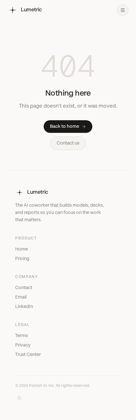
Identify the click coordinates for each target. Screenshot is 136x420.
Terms (21, 336)
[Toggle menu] (122, 10)
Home (21, 249)
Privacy (23, 345)
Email (21, 297)
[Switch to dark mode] (19, 397)
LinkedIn (24, 307)
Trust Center (28, 354)
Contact (23, 288)
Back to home (64, 126)
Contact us (68, 143)
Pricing (22, 259)
